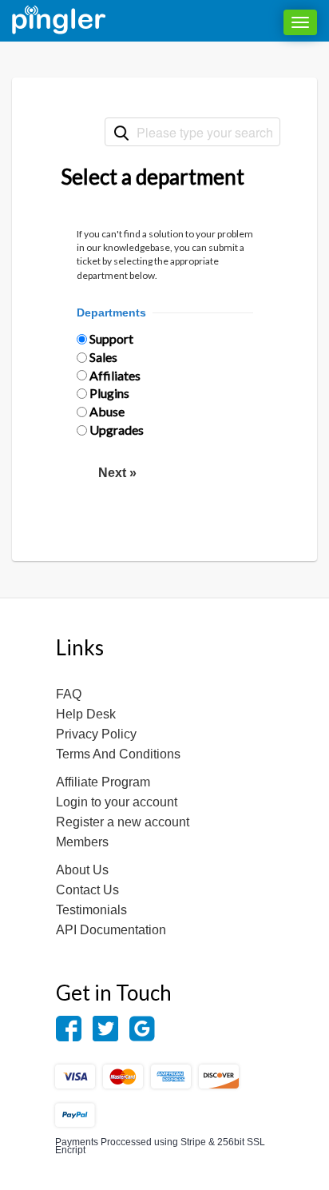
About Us (82, 870)
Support (111, 338)
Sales (103, 356)
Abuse (107, 411)
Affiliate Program (103, 782)
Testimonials (91, 910)
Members (82, 842)
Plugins (109, 392)
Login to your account (116, 802)
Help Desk (86, 714)
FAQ (68, 694)
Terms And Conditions (118, 754)
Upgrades (116, 429)
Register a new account (122, 822)
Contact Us (87, 890)
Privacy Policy (96, 734)
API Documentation (111, 930)
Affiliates (115, 375)
